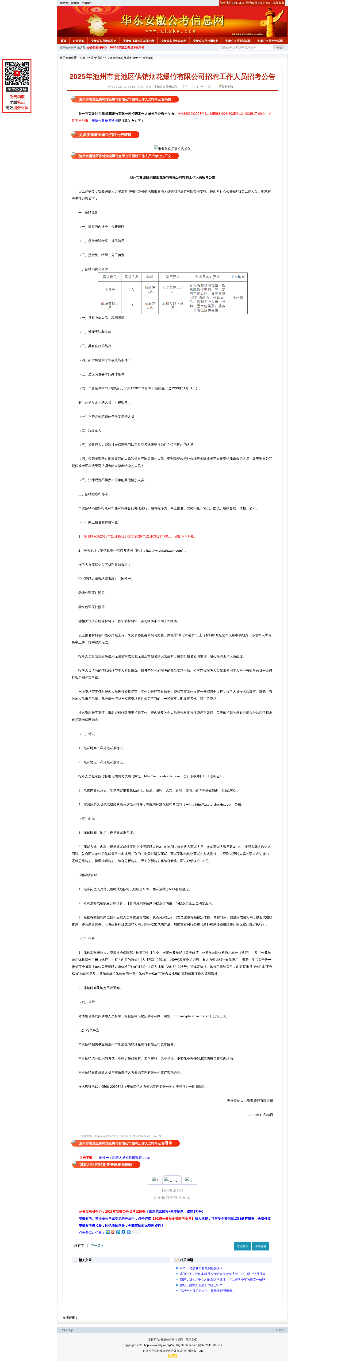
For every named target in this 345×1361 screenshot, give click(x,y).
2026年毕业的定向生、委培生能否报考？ (207, 1291)
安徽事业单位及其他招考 (138, 41)
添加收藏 (278, 2)
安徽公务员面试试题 (238, 41)
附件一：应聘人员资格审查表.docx (124, 1157)
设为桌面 (251, 2)
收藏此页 (242, 1246)
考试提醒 (260, 1246)
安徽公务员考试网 (91, 57)
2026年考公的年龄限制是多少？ (201, 1268)
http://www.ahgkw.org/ (158, 1345)
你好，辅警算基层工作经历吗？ (201, 1285)
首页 (63, 41)
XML (202, 1351)
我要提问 (227, 86)
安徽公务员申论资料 (173, 41)
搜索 (279, 48)
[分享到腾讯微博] (118, 1232)
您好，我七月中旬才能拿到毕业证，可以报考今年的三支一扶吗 (222, 1279)
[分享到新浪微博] (112, 1232)
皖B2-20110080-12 (210, 1345)
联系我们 (191, 1339)
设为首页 (265, 2)
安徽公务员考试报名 (103, 41)
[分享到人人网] (123, 1232)
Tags (70, 1330)
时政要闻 (78, 41)
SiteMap (239, 2)
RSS (64, 1330)
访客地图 (225, 2)
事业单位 (148, 57)
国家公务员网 (68, 47)
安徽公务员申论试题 (270, 41)
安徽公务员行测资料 (205, 41)
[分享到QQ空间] (107, 1232)
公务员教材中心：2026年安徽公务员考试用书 (115, 47)
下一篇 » (97, 1245)
